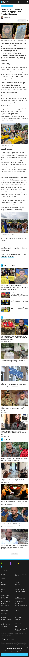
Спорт (2, 608)
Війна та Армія (17, 6)
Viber (10, 254)
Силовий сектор (5, 601)
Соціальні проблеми (21, 605)
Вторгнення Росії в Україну (6, 6)
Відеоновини (4, 610)
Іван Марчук (7, 17)
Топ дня (17, 610)
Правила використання (19, 620)
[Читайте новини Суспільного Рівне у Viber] (10, 639)
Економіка (4, 587)
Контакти (3, 617)
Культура (17, 584)
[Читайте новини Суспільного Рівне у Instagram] (4, 639)
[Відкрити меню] (28, 2)
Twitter (24, 254)
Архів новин (18, 617)
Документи (4, 626)
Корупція (17, 582)
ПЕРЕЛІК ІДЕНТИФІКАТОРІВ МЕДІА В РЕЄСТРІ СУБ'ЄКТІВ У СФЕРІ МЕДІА (21, 628)
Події (2, 582)
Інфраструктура (19, 594)
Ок (14, 654)
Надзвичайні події (20, 589)
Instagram (16, 254)
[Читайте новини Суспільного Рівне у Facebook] (2, 639)
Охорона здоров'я (20, 591)
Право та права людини (5, 598)
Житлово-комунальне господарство (7, 594)
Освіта (17, 587)
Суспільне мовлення (6, 619)
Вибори (3, 589)
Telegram (4, 254)
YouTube (4, 256)
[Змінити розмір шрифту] (27, 21)
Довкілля (3, 591)
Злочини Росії (5, 605)
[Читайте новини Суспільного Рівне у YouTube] (7, 639)
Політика (3, 603)
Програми (18, 623)
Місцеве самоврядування (20, 598)
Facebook (11, 256)
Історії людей (19, 601)
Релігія (17, 603)
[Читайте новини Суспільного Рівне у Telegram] (12, 639)
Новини (3, 574)
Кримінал (3, 584)
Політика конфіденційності (6, 623)
